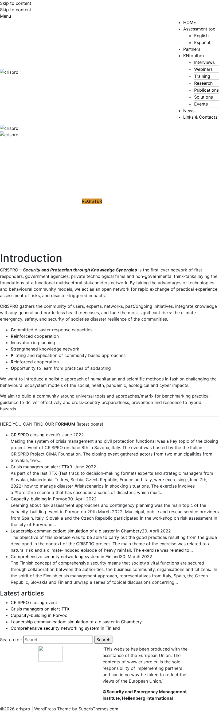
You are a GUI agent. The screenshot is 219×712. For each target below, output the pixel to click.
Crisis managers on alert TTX (40, 466)
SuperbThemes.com (98, 708)
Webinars (203, 69)
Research (203, 83)
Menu (5, 16)
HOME (189, 22)
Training (202, 76)
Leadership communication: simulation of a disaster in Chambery (76, 531)
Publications (206, 90)
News (188, 110)
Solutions (203, 97)
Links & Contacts (200, 117)
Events (201, 104)
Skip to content (15, 3)
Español (202, 42)
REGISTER (92, 201)
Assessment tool (200, 29)
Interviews (204, 62)
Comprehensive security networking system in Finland (65, 556)
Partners (191, 49)
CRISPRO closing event (34, 434)
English (201, 35)
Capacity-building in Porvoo (39, 498)
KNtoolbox (194, 55)
